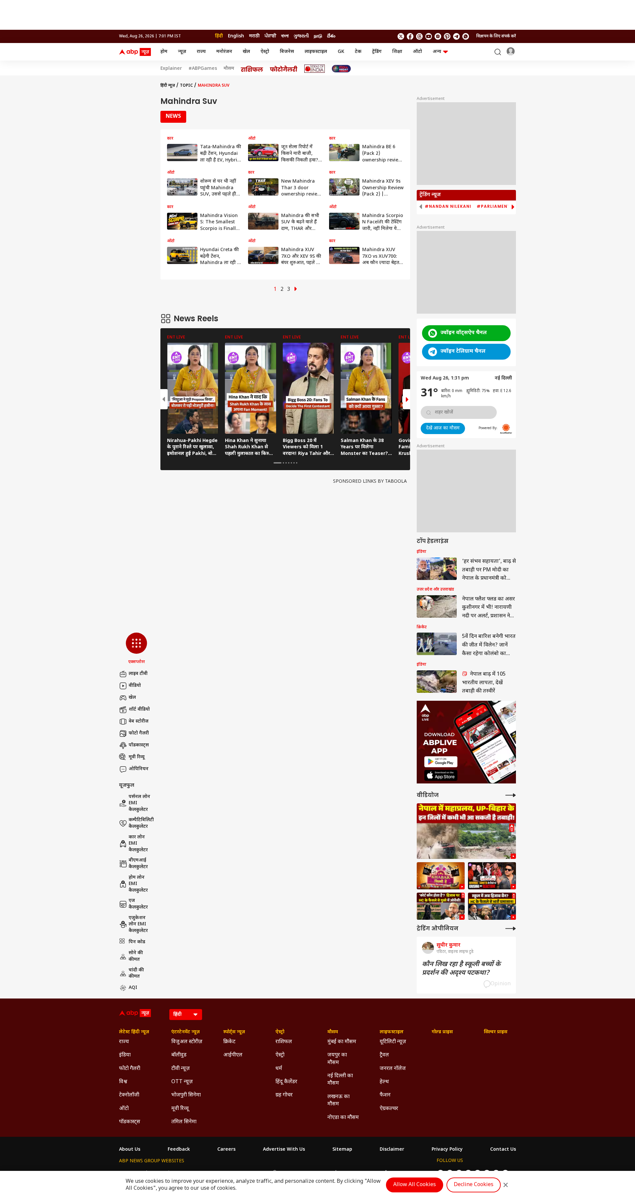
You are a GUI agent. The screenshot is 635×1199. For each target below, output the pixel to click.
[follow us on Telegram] (456, 36)
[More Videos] (510, 795)
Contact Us (503, 1149)
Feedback (179, 1149)
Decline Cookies (473, 1184)
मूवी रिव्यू (137, 757)
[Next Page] (295, 289)
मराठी (254, 36)
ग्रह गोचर (284, 1095)
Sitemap (342, 1149)
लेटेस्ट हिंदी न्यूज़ (134, 1032)
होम (163, 52)
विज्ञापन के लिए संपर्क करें (496, 36)
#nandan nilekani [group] (448, 206)
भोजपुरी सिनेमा (186, 1095)
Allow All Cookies (414, 1184)
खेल (246, 52)
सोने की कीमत (136, 956)
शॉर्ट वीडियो (139, 709)
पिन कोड (137, 942)
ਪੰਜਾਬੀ (270, 36)
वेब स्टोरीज (138, 721)
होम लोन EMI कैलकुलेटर (138, 884)
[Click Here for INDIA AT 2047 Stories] (341, 69)
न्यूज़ (182, 52)
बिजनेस (287, 52)
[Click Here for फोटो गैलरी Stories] (284, 69)
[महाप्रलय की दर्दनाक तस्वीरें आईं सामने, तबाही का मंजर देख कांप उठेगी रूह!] (466, 831)
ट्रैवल (384, 1055)
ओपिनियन (138, 769)
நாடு (318, 36)
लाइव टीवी (138, 674)
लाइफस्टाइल (316, 52)
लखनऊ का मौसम (338, 1100)
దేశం (331, 36)
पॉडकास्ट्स (139, 745)
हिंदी (219, 36)
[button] (136, 649)
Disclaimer (392, 1149)
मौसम (229, 69)
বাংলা (285, 36)
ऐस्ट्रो (265, 52)
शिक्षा (397, 52)
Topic (186, 85)
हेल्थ (384, 1082)
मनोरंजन (224, 52)
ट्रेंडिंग (377, 52)
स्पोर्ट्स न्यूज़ (234, 1032)
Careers (226, 1149)
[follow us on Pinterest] (447, 36)
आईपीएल (232, 1055)
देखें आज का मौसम (443, 428)
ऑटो (417, 52)
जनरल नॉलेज (393, 1068)
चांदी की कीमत (136, 973)
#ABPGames (203, 69)
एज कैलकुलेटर (138, 904)
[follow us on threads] (419, 36)
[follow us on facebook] (410, 36)
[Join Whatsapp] (466, 36)
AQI (133, 988)
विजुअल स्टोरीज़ (186, 1042)
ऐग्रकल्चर (389, 1108)
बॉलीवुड (179, 1055)
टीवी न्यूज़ (180, 1068)
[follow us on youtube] (429, 36)
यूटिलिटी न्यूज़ (393, 1042)
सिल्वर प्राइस (495, 1032)
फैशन (385, 1095)
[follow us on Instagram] (438, 36)
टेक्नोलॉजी (129, 1095)
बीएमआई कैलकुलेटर (138, 863)
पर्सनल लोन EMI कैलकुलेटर (139, 803)
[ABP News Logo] (136, 52)
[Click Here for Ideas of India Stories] (314, 69)
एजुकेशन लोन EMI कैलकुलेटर (138, 924)
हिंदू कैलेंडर (286, 1082)
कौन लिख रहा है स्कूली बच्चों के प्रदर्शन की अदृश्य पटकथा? (461, 968)
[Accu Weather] (506, 428)
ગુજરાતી (301, 36)
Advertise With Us (284, 1149)
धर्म (278, 1068)
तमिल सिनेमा (183, 1122)
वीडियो (135, 686)
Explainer (171, 69)
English (236, 36)
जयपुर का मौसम (337, 1059)
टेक (358, 52)
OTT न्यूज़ (182, 1082)
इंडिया (125, 1055)
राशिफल (283, 1042)
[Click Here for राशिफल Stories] (252, 69)
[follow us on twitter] (401, 36)
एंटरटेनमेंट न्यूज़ (185, 1032)
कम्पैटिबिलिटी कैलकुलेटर (141, 823)
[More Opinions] (510, 928)
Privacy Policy (447, 1149)
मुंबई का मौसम (341, 1042)
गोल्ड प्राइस (442, 1032)
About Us (129, 1149)
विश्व (123, 1082)
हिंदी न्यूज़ (167, 85)
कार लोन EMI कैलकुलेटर (138, 843)
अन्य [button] (437, 52)
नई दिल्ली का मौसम (340, 1080)
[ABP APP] (440, 761)
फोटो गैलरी (139, 733)
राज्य (201, 52)
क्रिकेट (229, 1042)
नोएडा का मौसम (343, 1117)
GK (341, 52)
